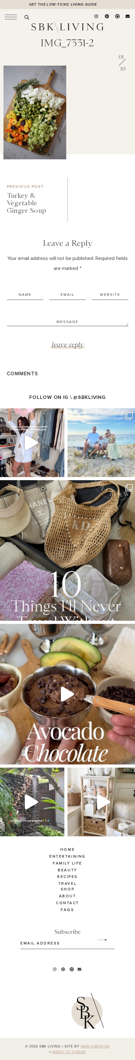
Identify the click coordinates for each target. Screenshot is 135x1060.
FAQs (67, 910)
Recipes (67, 877)
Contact (67, 903)
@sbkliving (89, 397)
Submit (99, 940)
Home (67, 850)
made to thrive (69, 1052)
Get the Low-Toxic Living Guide (63, 4)
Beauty (67, 870)
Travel (67, 884)
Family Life (67, 863)
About (67, 896)
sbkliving (29, 414)
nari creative (95, 1046)
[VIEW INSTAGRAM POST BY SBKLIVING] (58, 469)
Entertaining (67, 856)
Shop (67, 889)
